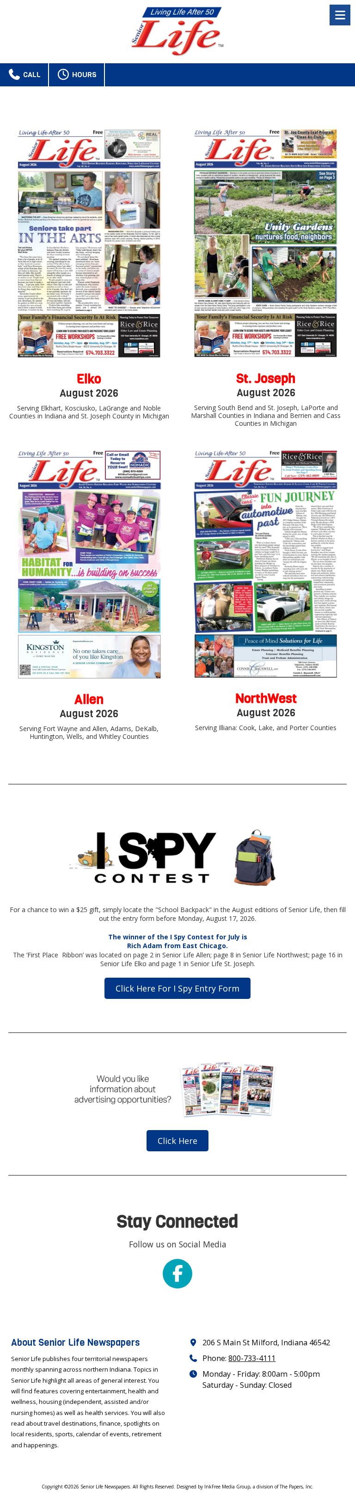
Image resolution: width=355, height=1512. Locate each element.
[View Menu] (340, 15)
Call (31, 74)
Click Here (177, 1140)
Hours (83, 74)
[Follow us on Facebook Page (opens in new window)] (177, 1273)
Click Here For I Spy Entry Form (177, 988)
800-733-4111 (251, 1358)
